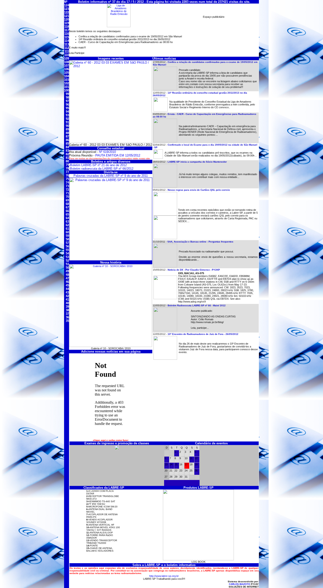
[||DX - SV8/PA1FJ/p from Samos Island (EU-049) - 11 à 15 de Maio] (191, 461)
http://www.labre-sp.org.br (164, 576)
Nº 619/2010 (107, 152)
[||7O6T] (176, 455)
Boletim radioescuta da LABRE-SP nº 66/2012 (101, 168)
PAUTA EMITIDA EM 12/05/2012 (117, 155)
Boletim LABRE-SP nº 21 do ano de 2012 (98, 165)
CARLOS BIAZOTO (239, 584)
